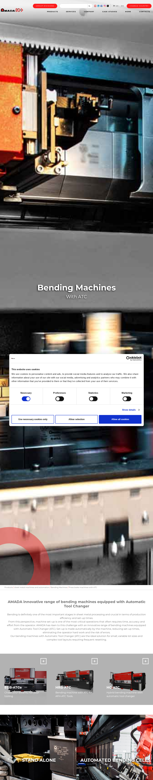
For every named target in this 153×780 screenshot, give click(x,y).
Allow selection (77, 419)
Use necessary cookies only (32, 419)
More (128, 12)
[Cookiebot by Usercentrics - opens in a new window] (128, 358)
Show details (129, 410)
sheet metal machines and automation (31, 587)
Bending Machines (59, 587)
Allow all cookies (120, 419)
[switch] (59, 398)
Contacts (144, 12)
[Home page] (12, 10)
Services (71, 12)
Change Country (139, 6)
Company (89, 12)
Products (52, 12)
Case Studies (109, 12)
